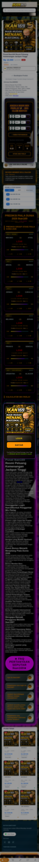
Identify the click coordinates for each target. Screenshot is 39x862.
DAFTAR (19, 445)
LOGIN (19, 438)
